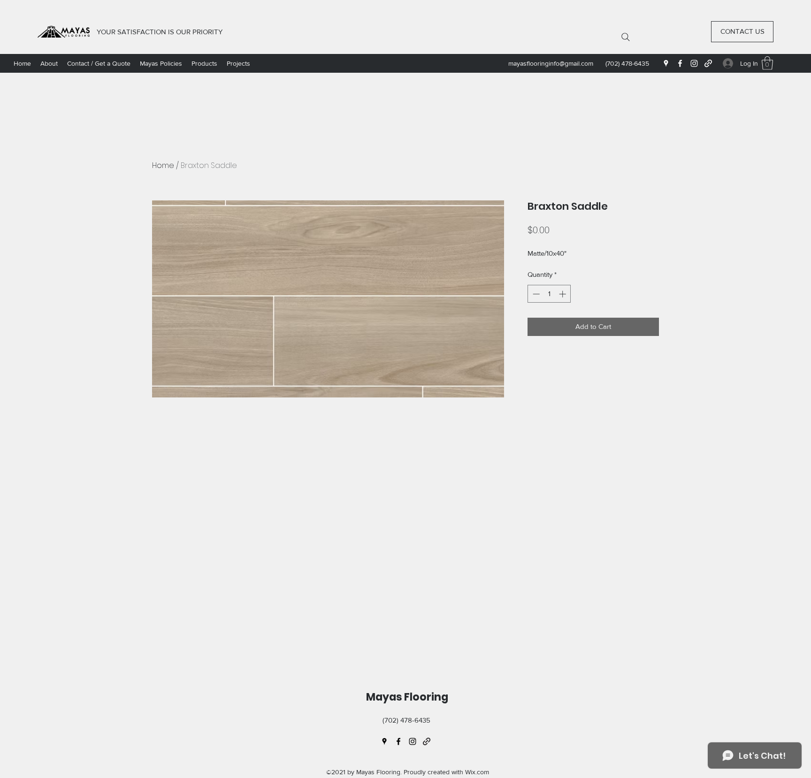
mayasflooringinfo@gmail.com (550, 63)
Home (163, 165)
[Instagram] (694, 63)
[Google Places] (666, 63)
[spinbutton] (549, 294)
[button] (767, 63)
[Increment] (563, 294)
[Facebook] (680, 63)
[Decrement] (535, 294)
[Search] (625, 37)
